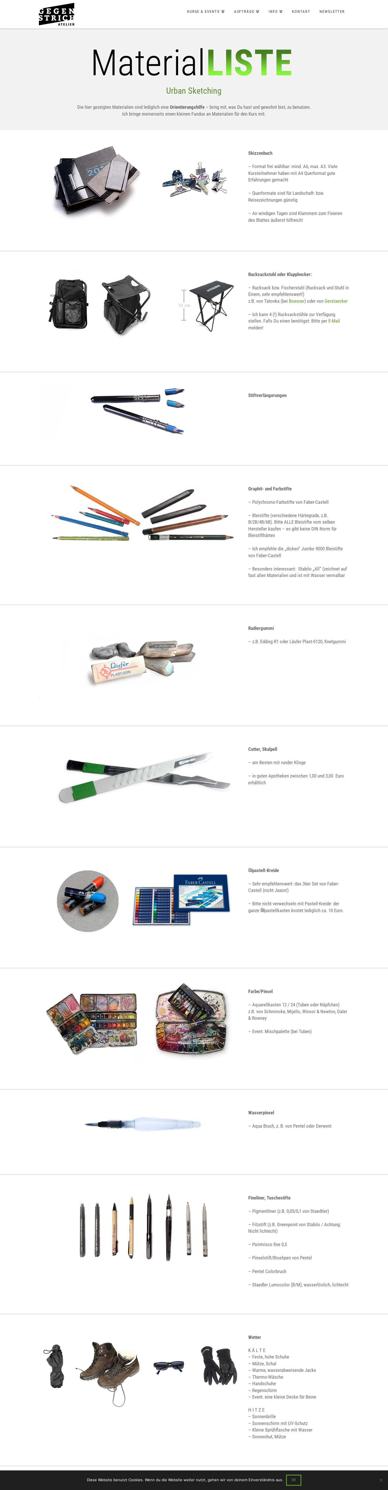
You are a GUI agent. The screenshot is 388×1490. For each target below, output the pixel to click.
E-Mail (333, 321)
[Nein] (381, 1480)
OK (293, 1480)
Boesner (296, 301)
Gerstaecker (336, 301)
